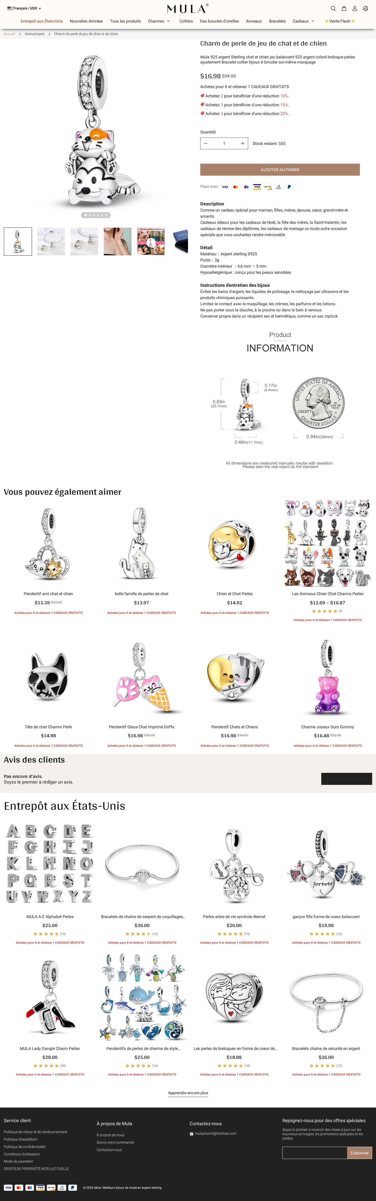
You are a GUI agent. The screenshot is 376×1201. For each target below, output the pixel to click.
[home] (188, 8)
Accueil (9, 34)
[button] (18, 241)
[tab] (86, 215)
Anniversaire (35, 34)
